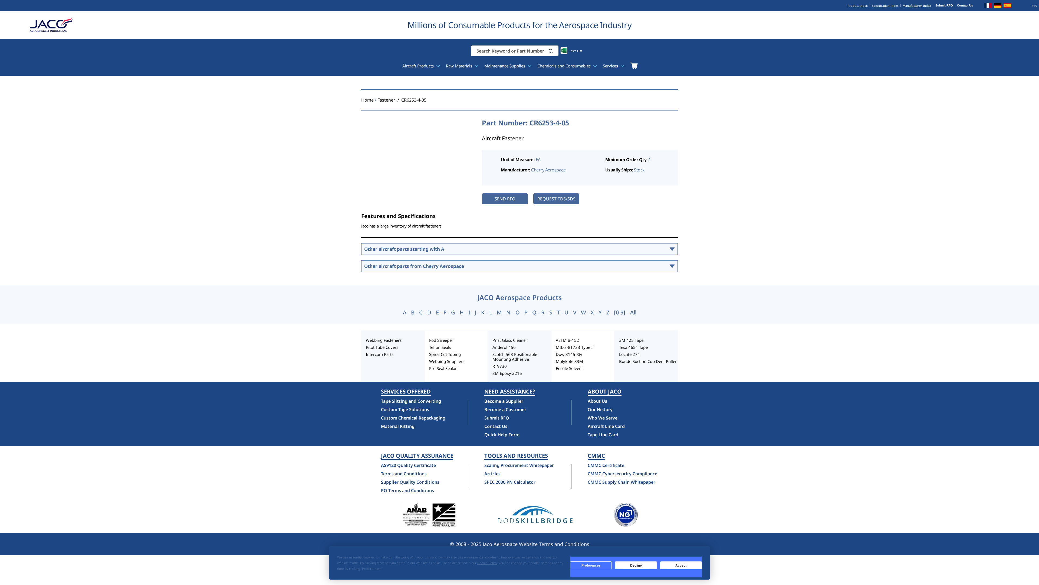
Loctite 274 (629, 354)
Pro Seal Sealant (444, 368)
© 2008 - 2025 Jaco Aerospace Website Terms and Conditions (519, 544)
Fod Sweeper (441, 340)
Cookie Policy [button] (487, 563)
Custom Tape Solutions (405, 409)
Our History (600, 409)
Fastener (386, 100)
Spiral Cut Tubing (445, 354)
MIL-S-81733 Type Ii (575, 347)
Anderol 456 (504, 347)
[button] (551, 51)
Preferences (591, 565)
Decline (636, 565)
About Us (597, 401)
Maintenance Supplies (505, 66)
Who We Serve (602, 418)
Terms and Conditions (404, 474)
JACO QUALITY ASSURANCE (417, 456)
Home (367, 100)
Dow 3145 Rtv (569, 354)
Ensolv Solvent (569, 368)
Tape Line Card (603, 435)
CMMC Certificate (606, 465)
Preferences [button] (371, 568)
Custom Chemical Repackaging (413, 418)
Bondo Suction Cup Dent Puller (648, 361)
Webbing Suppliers (446, 361)
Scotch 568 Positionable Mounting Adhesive (514, 357)
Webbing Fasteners (384, 340)
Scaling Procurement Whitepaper (519, 465)
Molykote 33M (569, 361)
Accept (680, 565)
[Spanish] (1007, 6)
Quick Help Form (502, 435)
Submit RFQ (944, 5)
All (633, 312)
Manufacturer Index (917, 5)
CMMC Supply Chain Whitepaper (621, 482)
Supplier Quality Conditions (410, 482)
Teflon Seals (440, 347)
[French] (988, 6)
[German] (997, 6)
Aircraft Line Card (606, 426)
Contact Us (965, 5)
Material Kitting (398, 426)
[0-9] (619, 312)
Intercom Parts (379, 354)
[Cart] (633, 66)
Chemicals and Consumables (564, 66)
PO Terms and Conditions (407, 490)
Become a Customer (505, 409)
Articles (492, 474)
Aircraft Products (418, 66)
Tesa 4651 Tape (633, 347)
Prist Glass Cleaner (509, 340)
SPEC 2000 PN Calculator (509, 482)
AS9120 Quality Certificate (408, 465)
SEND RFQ (505, 199)
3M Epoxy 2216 (507, 373)
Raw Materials (459, 66)
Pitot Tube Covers (382, 347)
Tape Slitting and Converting (411, 401)
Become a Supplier (503, 401)
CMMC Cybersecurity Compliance (622, 474)
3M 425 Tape (631, 340)
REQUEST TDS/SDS (556, 199)
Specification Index (885, 5)
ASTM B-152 (567, 340)
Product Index (857, 5)
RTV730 (499, 366)
